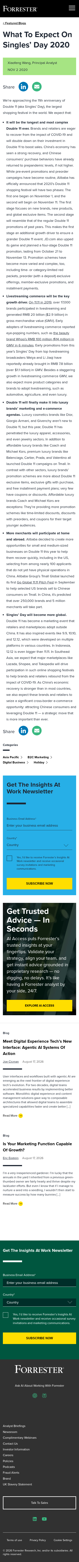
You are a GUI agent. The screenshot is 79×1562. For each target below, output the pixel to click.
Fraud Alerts (11, 1472)
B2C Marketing (38, 757)
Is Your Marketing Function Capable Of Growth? (37, 1147)
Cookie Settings (63, 1540)
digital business (14, 762)
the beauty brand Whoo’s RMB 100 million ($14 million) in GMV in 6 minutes (40, 339)
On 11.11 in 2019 (40, 302)
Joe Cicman (11, 1061)
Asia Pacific (11, 757)
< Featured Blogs (14, 23)
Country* (12, 838)
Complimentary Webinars (19, 1437)
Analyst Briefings (14, 1426)
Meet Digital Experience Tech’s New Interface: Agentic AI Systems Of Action (37, 1047)
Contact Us (10, 1443)
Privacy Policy (38, 1540)
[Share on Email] (37, 86)
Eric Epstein (11, 1158)
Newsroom (10, 1432)
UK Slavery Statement (17, 1484)
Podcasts (9, 1467)
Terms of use (14, 1540)
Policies (8, 1461)
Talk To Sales (39, 1503)
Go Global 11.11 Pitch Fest (35, 582)
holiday (39, 762)
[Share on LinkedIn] (23, 86)
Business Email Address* (21, 819)
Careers (8, 1455)
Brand (7, 1478)
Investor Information (16, 1449)
